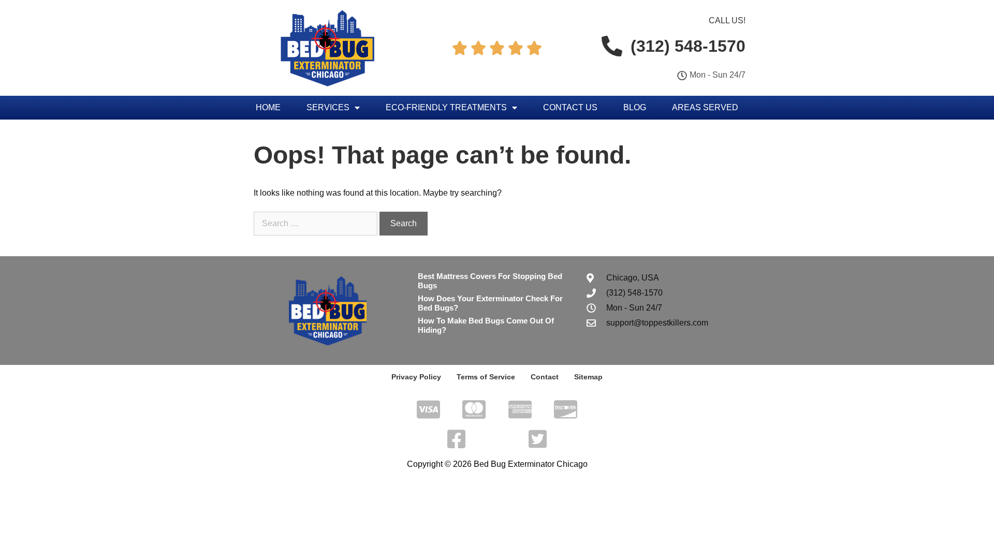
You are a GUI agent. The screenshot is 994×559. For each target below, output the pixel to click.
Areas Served (705, 107)
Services (327, 107)
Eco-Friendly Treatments (446, 107)
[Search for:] (316, 223)
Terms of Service (486, 377)
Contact (545, 377)
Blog (634, 107)
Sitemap (588, 377)
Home (268, 107)
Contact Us (570, 107)
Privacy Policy (416, 377)
